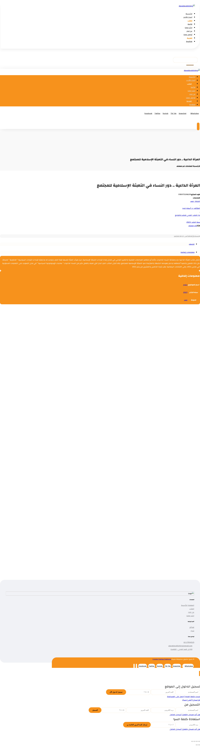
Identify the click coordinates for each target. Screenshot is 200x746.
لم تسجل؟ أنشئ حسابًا (191, 700)
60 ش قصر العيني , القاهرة (181, 649)
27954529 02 (189, 642)
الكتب (191, 609)
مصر (185, 300)
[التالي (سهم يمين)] (197, 744)
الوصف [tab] (192, 244)
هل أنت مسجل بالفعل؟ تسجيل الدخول (185, 714)
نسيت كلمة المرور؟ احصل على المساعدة (183, 696)
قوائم (191, 627)
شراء (192, 631)
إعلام (185, 284)
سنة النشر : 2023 (193, 222)
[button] (196, 47)
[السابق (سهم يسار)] (199, 744)
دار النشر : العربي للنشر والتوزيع (187, 215)
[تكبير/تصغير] (199, 741)
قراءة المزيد (174, 341)
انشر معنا (190, 615)
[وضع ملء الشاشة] (197, 741)
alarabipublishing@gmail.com (180, 646)
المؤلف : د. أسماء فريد (191, 208)
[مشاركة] (194, 741)
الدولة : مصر (195, 201)
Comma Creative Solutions (162, 659)
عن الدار (191, 612)
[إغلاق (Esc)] (192, 741)
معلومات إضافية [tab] (188, 252)
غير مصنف (192, 225)
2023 (185, 292)
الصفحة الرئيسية (187, 605)
